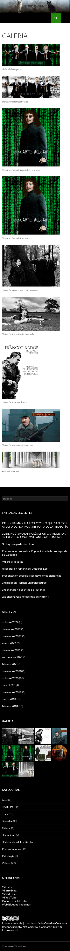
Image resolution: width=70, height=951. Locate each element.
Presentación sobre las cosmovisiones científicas (31, 575)
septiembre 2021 (12, 657)
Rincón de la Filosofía (14, 901)
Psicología (8, 856)
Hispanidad (8, 835)
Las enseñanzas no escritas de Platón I (25, 596)
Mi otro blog (9, 890)
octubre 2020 (10, 678)
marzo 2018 (9, 699)
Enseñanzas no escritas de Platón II (23, 589)
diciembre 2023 (11, 629)
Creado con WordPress (14, 946)
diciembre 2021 (11, 650)
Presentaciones (11, 849)
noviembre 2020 (12, 671)
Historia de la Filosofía (15, 842)
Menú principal (65, 18)
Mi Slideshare (10, 894)
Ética (5, 814)
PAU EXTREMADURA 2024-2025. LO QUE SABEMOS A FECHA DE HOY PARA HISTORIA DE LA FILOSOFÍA (35, 524)
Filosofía (7, 821)
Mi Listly (7, 887)
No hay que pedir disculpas (18, 544)
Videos (6, 863)
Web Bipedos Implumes (16, 904)
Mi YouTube (9, 897)
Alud (5, 800)
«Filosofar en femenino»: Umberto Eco (25, 568)
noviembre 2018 (12, 692)
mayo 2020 (8, 685)
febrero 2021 (10, 664)
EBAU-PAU (9, 807)
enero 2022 (9, 643)
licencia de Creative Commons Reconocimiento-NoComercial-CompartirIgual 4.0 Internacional (34, 927)
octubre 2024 (10, 622)
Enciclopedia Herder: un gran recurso (24, 582)
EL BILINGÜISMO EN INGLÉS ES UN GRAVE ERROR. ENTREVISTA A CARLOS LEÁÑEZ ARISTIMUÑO (34, 535)
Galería (6, 828)
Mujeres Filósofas (12, 561)
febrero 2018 (10, 706)
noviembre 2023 (12, 636)
